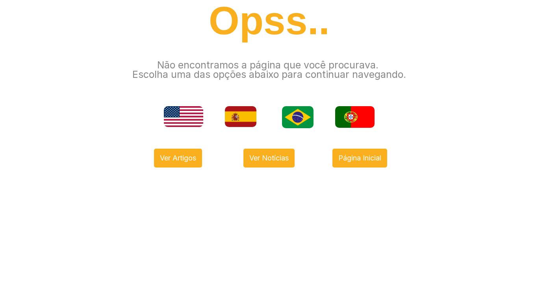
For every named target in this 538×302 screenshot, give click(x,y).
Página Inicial (359, 158)
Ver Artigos (178, 158)
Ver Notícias (269, 158)
